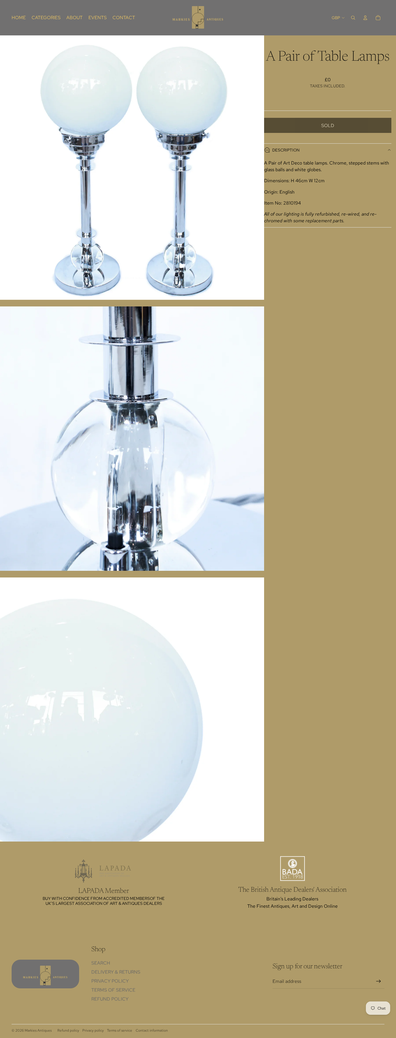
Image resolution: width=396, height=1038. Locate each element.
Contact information (152, 1030)
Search (100, 963)
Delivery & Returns (115, 972)
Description (285, 150)
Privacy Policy (110, 981)
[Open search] (353, 17)
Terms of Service (113, 990)
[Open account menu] (365, 17)
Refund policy (109, 999)
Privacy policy (93, 1030)
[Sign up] (378, 981)
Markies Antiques (38, 1030)
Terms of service (119, 1030)
